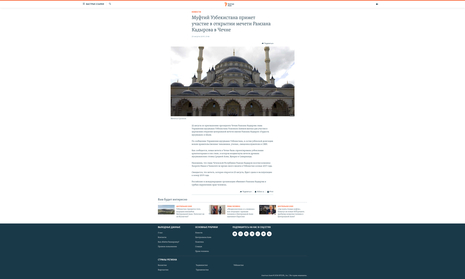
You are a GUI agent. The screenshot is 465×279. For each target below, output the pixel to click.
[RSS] (269, 233)
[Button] (267, 43)
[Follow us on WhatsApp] (258, 233)
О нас (160, 233)
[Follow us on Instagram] (240, 233)
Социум (198, 247)
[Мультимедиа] (377, 4)
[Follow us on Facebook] (246, 233)
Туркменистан (202, 270)
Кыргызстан (163, 270)
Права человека (233, 206)
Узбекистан (239, 265)
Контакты (162, 237)
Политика (199, 242)
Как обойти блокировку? (168, 242)
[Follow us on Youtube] (234, 233)
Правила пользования (167, 247)
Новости (196, 12)
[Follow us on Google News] (263, 233)
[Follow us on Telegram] (252, 233)
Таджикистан (202, 265)
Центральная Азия (184, 206)
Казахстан (162, 265)
